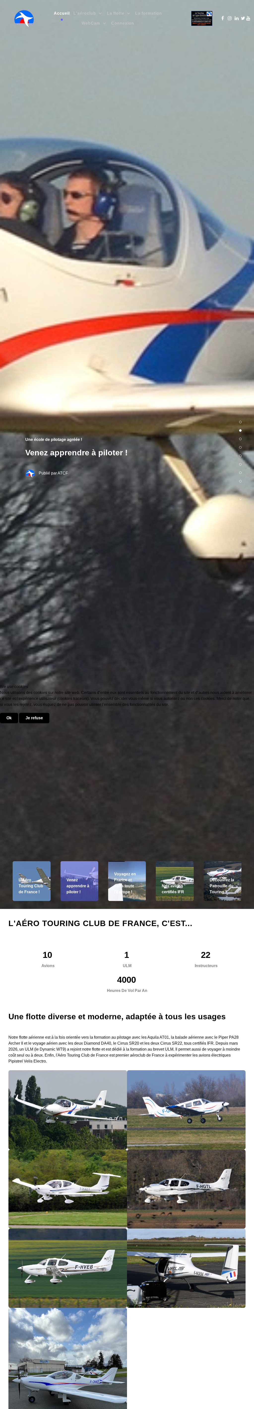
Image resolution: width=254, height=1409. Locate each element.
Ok (9, 718)
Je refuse (34, 718)
